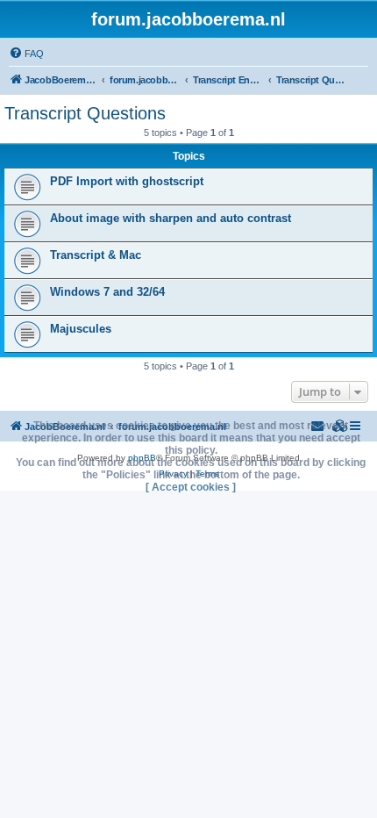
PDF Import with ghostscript (126, 181)
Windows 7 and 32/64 (107, 291)
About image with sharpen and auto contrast (170, 218)
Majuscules (80, 328)
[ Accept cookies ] (191, 487)
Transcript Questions (85, 113)
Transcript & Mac (95, 255)
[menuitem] (26, 53)
